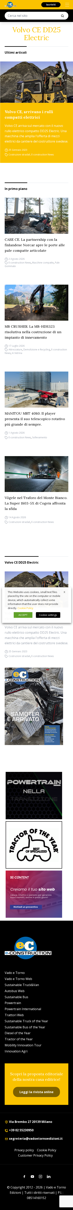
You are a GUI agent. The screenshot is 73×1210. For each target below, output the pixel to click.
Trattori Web (14, 1015)
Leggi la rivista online (36, 1092)
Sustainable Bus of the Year (25, 1027)
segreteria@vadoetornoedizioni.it (35, 1138)
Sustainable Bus (16, 997)
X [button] (64, 592)
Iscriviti (51, 4)
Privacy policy (24, 1150)
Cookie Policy (46, 1150)
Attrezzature (15, 349)
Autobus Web (15, 991)
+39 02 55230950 (20, 1130)
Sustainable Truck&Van (22, 985)
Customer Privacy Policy (35, 1155)
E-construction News (42, 154)
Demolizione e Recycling (36, 349)
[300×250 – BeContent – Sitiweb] (34, 894)
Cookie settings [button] (48, 615)
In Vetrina (17, 353)
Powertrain (13, 1003)
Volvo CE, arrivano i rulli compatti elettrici (29, 114)
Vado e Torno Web (18, 979)
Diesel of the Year (18, 1033)
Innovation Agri (16, 1051)
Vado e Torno (15, 973)
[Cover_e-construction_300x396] (36, 706)
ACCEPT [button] (22, 615)
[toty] (34, 845)
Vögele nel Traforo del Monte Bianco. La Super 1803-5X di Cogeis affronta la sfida (36, 503)
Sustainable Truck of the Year (26, 1021)
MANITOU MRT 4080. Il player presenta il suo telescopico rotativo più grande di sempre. (35, 419)
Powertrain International (23, 1009)
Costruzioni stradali (19, 154)
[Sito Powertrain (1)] (34, 795)
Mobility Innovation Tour (23, 1045)
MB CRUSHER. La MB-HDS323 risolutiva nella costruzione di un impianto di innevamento (33, 332)
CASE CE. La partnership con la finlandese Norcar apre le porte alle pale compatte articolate (35, 245)
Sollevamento (39, 437)
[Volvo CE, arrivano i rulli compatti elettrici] (36, 82)
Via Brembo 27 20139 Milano (30, 1122)
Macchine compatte (43, 262)
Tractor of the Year (19, 1039)
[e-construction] (11, 5)
